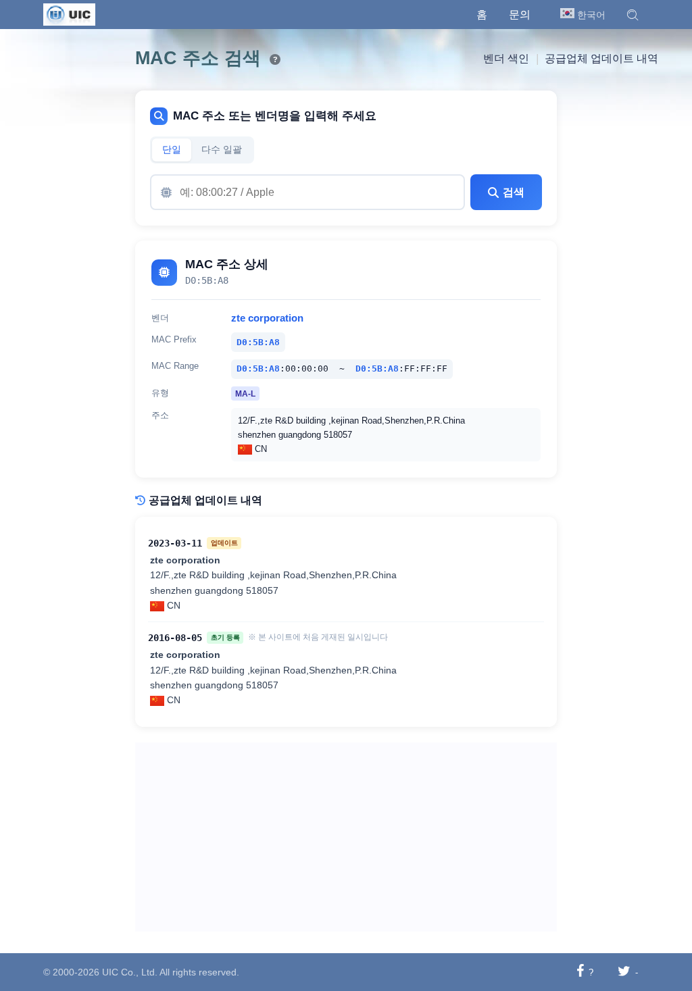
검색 (513, 192)
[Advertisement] (346, 837)
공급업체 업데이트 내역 (601, 58)
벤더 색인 (506, 58)
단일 (171, 150)
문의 (519, 14)
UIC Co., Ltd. (129, 972)
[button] (632, 14)
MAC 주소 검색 (198, 58)
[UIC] (69, 13)
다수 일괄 (221, 150)
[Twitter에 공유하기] (624, 971)
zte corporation (267, 318)
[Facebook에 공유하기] (580, 971)
